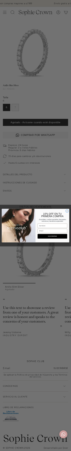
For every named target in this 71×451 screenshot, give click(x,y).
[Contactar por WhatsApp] (63, 434)
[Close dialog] (67, 211)
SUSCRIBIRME (52, 236)
